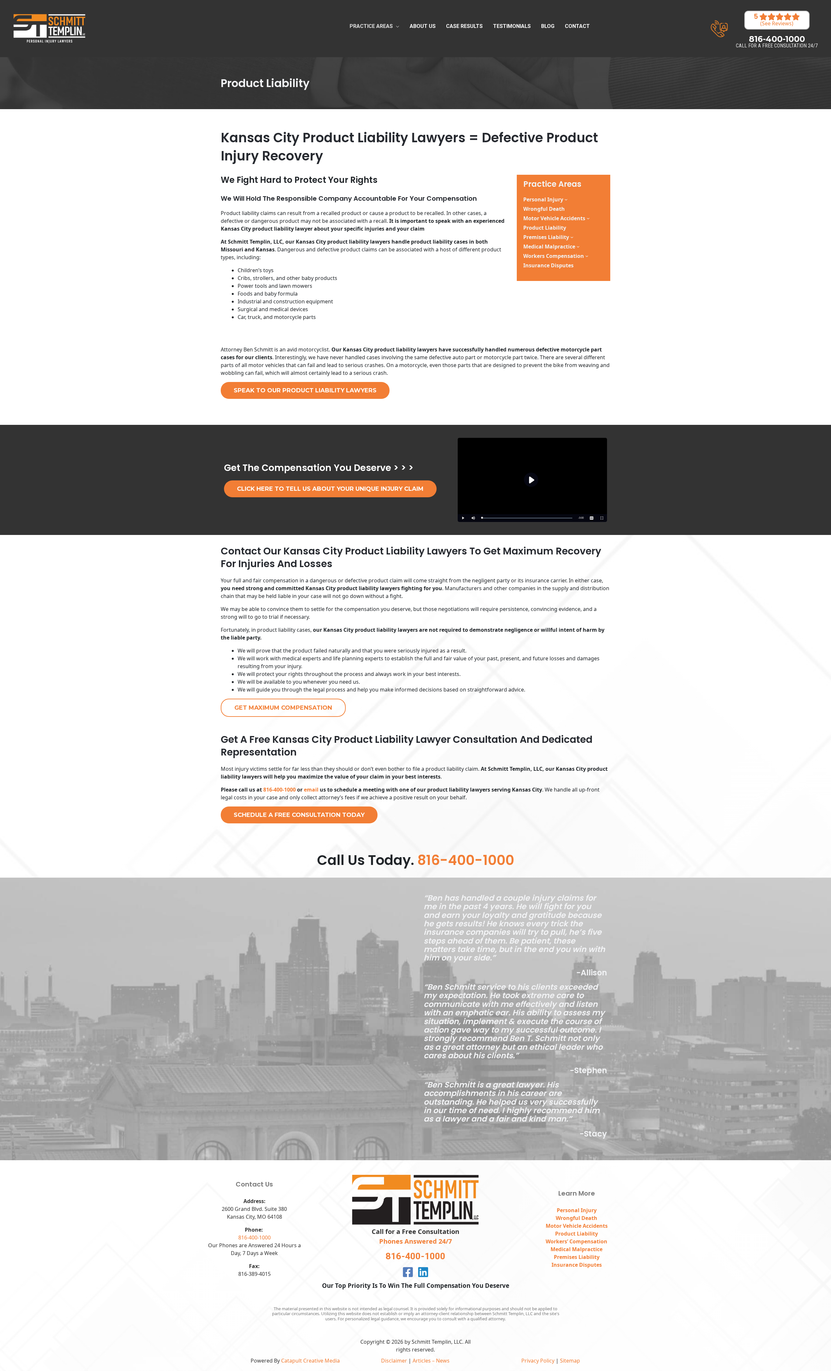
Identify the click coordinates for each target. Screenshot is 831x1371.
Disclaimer (394, 1360)
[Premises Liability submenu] (572, 237)
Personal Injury (543, 199)
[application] (396, 26)
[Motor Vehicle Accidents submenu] (588, 218)
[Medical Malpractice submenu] (578, 246)
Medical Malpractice (549, 246)
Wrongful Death (576, 1218)
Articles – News (431, 1360)
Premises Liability (546, 237)
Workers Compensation (553, 256)
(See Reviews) (776, 24)
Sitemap (570, 1360)
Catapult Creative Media (310, 1360)
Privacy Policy (537, 1360)
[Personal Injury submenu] (566, 199)
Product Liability (576, 1233)
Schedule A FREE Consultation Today (299, 815)
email (312, 789)
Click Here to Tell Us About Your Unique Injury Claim (330, 488)
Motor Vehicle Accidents (554, 218)
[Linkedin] (423, 1272)
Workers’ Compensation (576, 1241)
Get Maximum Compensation (283, 707)
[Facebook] (408, 1272)
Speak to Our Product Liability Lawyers (305, 390)
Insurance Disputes (577, 1264)
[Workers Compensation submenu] (587, 256)
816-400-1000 (279, 789)
